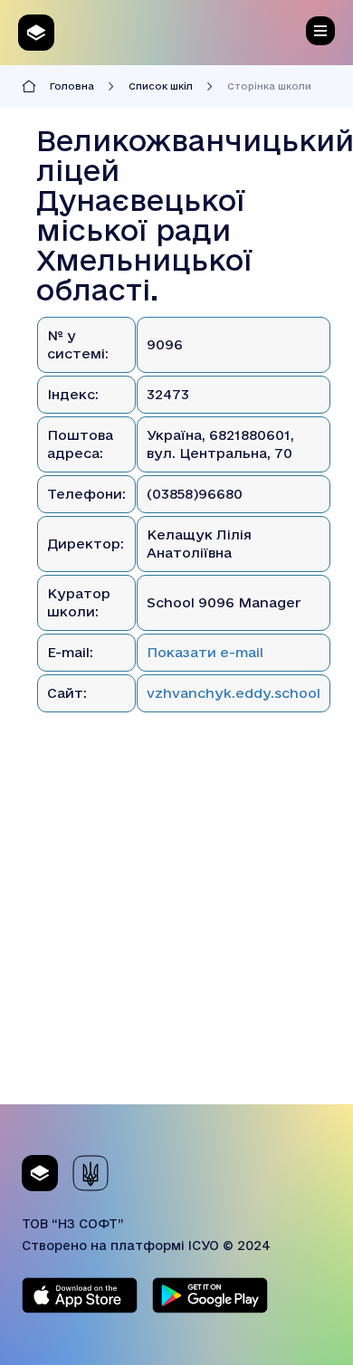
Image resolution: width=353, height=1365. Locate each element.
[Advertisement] (176, 927)
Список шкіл (161, 86)
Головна (72, 86)
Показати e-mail (205, 652)
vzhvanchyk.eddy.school (233, 693)
